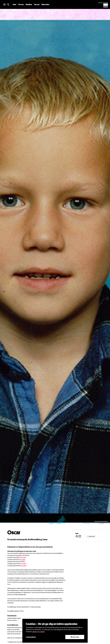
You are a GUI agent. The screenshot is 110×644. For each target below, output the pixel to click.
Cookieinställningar (31, 637)
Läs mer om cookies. (38, 632)
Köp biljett (23, 557)
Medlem (29, 4)
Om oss (37, 4)
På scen (21, 4)
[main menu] (4, 4)
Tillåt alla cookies (74, 637)
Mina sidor (45, 4)
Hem (14, 4)
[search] (8, 4)
